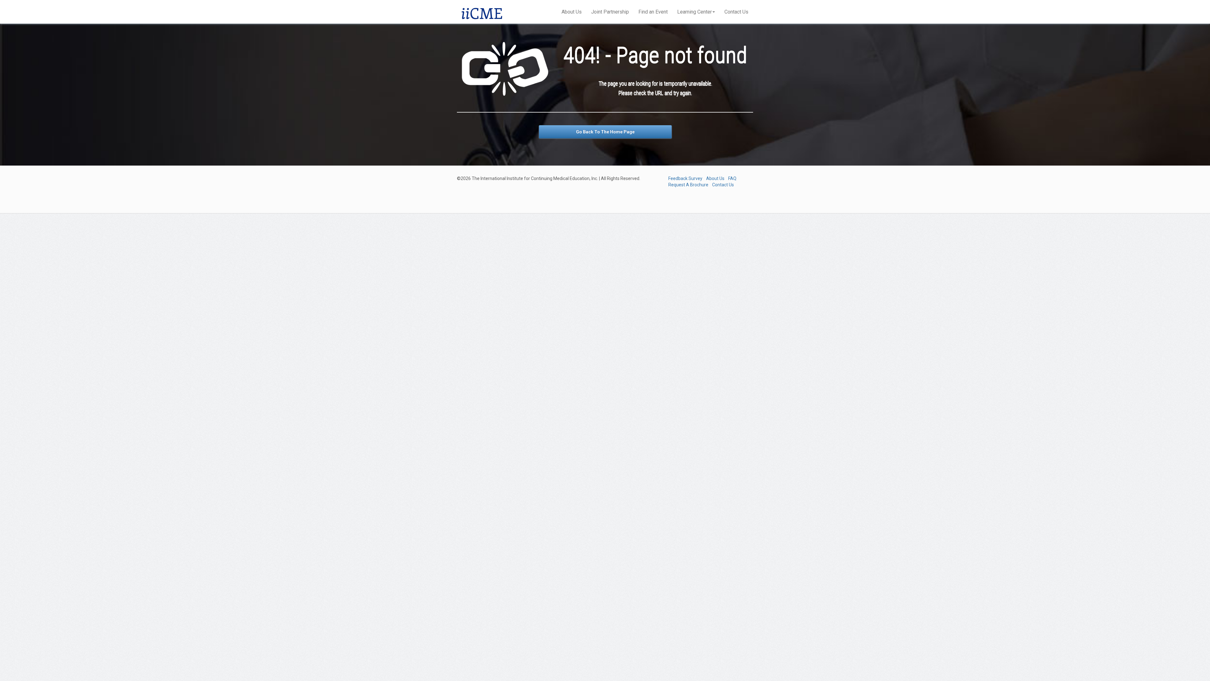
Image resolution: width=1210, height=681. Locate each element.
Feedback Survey (685, 178)
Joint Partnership (610, 12)
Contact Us (736, 12)
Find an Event (653, 12)
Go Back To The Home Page (605, 131)
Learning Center (694, 12)
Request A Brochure (688, 184)
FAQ (732, 178)
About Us (572, 12)
